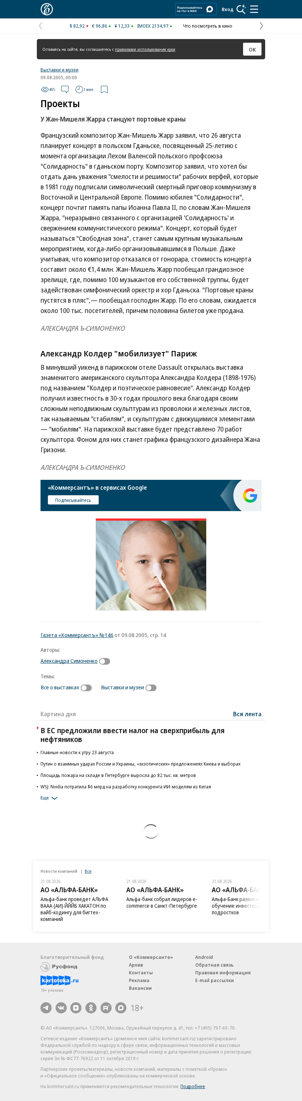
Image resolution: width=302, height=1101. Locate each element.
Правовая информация (223, 972)
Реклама (139, 980)
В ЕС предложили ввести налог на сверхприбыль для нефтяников (133, 734)
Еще (45, 797)
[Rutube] (106, 1007)
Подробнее (192, 1086)
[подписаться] (106, 661)
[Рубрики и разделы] (254, 9)
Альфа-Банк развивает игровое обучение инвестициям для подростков (248, 906)
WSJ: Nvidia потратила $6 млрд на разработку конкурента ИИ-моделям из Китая (126, 786)
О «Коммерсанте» (151, 957)
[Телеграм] (46, 1007)
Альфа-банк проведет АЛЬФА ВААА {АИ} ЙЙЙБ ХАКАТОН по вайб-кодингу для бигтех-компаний (74, 909)
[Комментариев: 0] (64, 89)
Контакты (141, 972)
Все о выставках (60, 687)
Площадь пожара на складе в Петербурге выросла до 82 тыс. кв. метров (118, 775)
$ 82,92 (77, 25)
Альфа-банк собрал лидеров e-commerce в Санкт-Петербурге (161, 902)
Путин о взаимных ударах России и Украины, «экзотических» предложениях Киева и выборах (140, 763)
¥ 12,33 (122, 25)
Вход (227, 9)
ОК (252, 49)
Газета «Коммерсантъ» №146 (77, 635)
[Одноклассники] (90, 1007)
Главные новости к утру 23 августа (77, 752)
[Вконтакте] (61, 1007)
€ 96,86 (99, 25)
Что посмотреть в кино (207, 25)
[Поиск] (241, 9)
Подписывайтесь (73, 500)
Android (204, 957)
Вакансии (140, 988)
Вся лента (247, 714)
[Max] (120, 1007)
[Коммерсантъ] (47, 9)
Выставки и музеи (59, 69)
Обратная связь (214, 964)
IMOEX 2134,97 (152, 25)
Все (88, 871)
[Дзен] (75, 1007)
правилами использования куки (145, 49)
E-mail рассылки (214, 980)
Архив (136, 964)
